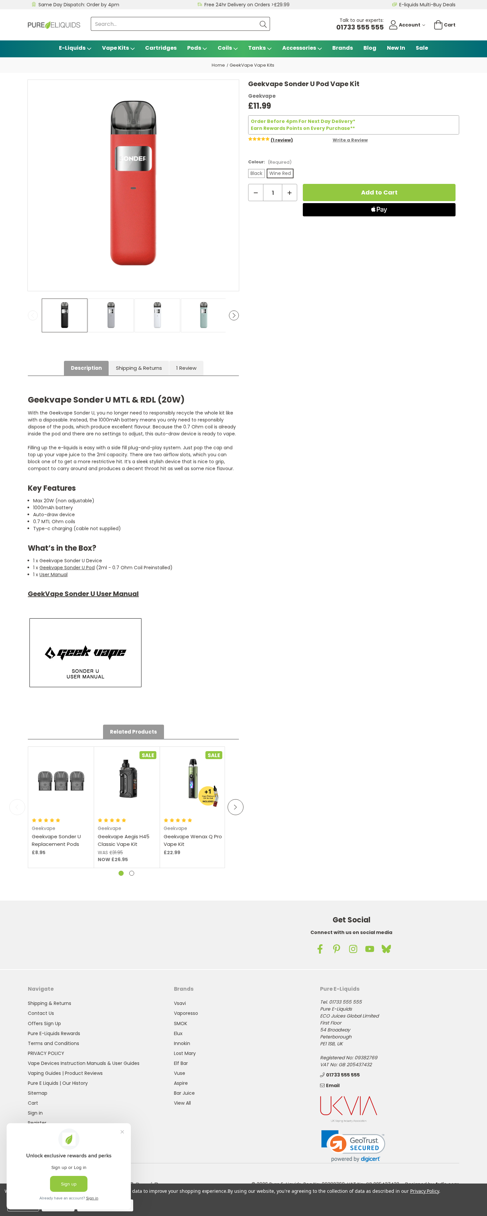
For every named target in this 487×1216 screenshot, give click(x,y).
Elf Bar (181, 1063)
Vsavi (180, 1003)
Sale (422, 48)
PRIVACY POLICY (46, 1053)
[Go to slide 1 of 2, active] (121, 873)
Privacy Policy (424, 1191)
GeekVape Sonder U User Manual (83, 593)
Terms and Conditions (53, 1043)
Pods (194, 48)
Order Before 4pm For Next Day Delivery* (303, 121)
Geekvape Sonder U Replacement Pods (56, 840)
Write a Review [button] (350, 140)
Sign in (35, 1113)
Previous (33, 315)
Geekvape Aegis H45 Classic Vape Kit (123, 840)
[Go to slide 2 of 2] (131, 873)
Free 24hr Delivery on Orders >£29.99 (247, 4)
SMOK (180, 1023)
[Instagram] (353, 949)
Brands (342, 48)
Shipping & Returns (139, 367)
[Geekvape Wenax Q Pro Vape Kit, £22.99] (193, 779)
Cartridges (161, 48)
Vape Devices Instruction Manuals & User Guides (83, 1063)
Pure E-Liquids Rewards (54, 1033)
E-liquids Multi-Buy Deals (427, 4)
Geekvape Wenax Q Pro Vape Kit (193, 840)
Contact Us (41, 1013)
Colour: (270, 162)
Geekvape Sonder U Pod (67, 567)
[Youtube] (369, 949)
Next (234, 315)
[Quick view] (61, 791)
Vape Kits (115, 48)
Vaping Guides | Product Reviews (65, 1073)
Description (86, 367)
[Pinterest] (336, 949)
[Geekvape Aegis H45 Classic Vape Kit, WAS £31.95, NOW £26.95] (127, 779)
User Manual (53, 574)
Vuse (179, 1073)
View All (182, 1103)
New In (396, 48)
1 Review (186, 367)
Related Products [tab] (133, 731)
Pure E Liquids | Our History (58, 1083)
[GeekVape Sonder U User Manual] (85, 652)
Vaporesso (186, 1013)
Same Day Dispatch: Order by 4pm (78, 4)
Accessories (299, 48)
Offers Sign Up (44, 1023)
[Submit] (263, 24)
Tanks (257, 48)
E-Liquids (72, 48)
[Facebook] (320, 949)
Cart (33, 1103)
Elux (178, 1033)
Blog (369, 48)
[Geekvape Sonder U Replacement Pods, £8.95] (61, 779)
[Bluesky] (386, 949)
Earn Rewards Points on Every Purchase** (303, 128)
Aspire (181, 1083)
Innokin (182, 1043)
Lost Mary (185, 1053)
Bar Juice (184, 1093)
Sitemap (37, 1093)
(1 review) (282, 140)
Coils (225, 48)
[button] (353, 1146)
